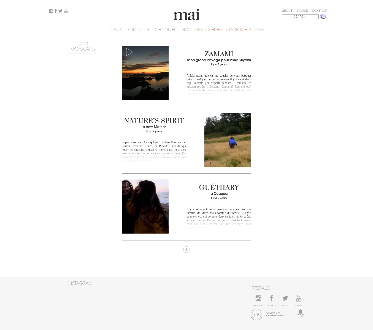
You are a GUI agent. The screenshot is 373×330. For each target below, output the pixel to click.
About (287, 11)
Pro (186, 30)
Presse (302, 11)
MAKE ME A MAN (245, 30)
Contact (319, 11)
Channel (165, 30)
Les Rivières (208, 30)
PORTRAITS (138, 30)
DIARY (115, 30)
